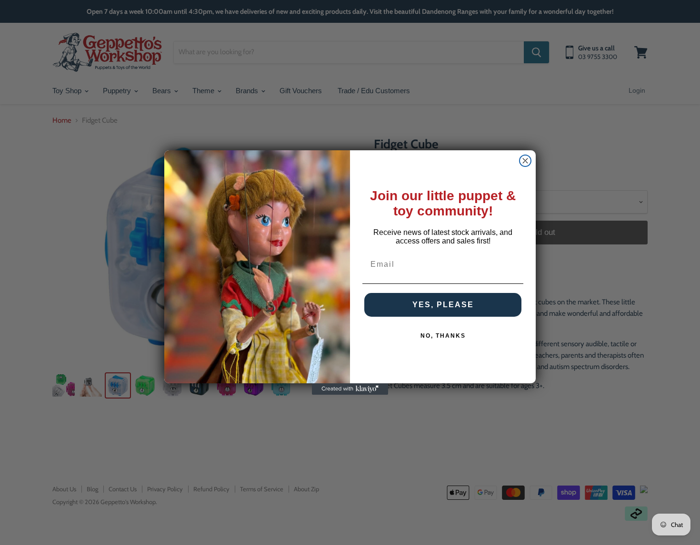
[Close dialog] (525, 160)
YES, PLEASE (443, 305)
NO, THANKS (443, 335)
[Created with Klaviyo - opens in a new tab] (350, 389)
